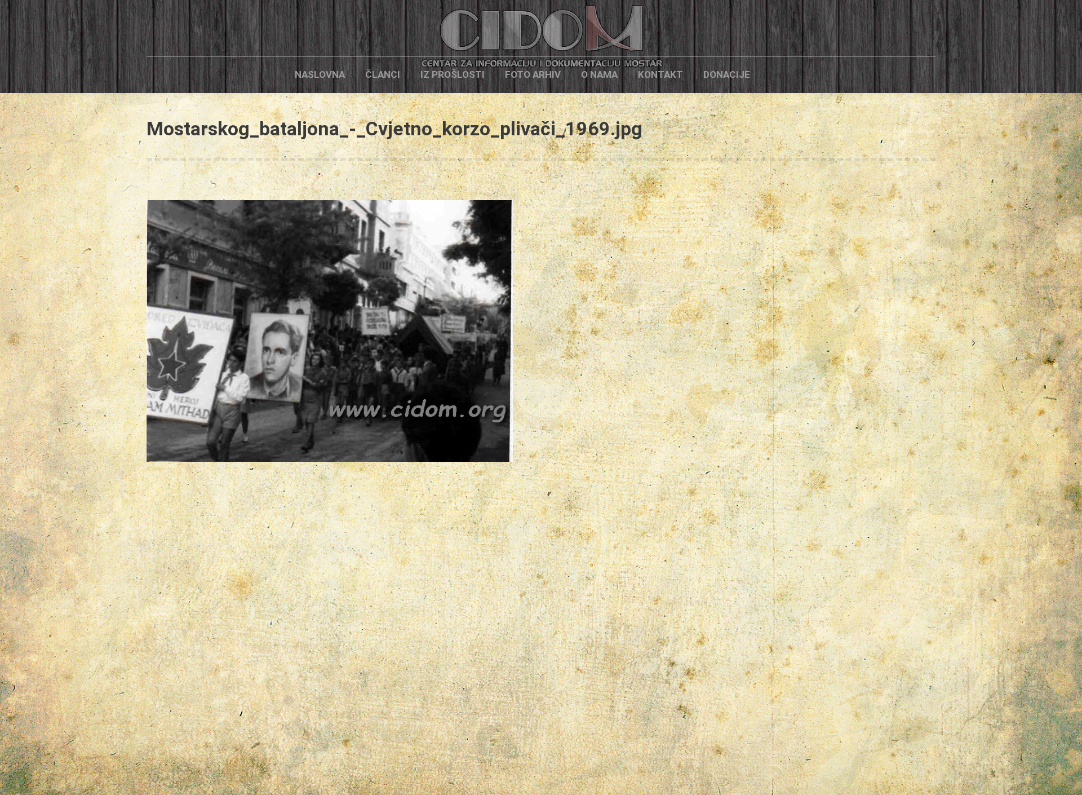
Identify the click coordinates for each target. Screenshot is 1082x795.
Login (779, 74)
